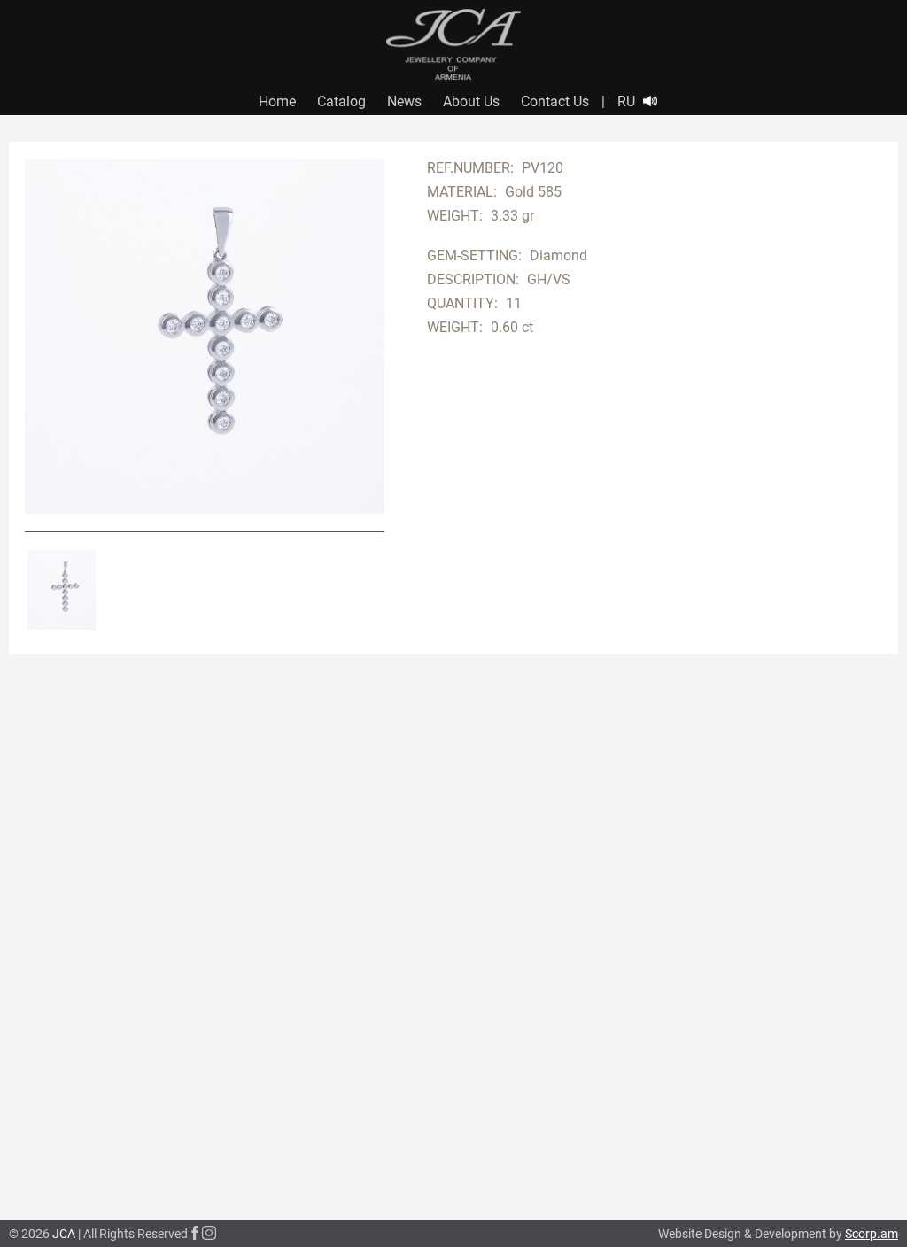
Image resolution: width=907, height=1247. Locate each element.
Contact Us (555, 101)
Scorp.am (871, 1234)
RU (626, 101)
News (404, 101)
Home (277, 101)
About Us (471, 101)
